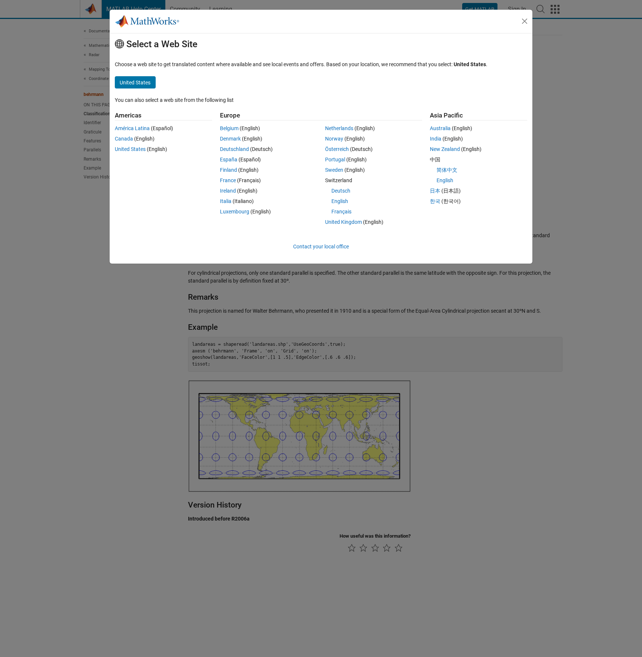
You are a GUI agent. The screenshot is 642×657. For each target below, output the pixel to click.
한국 (435, 201)
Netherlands (339, 128)
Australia (440, 128)
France (228, 180)
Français (341, 212)
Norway (334, 139)
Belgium (229, 128)
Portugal (335, 159)
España (228, 159)
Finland (228, 170)
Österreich (337, 149)
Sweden (334, 170)
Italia (225, 201)
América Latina (132, 128)
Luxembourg (234, 212)
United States (130, 149)
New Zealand (445, 149)
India (435, 139)
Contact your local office (321, 246)
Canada (124, 139)
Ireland (228, 191)
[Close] (524, 21)
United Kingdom (343, 222)
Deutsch (340, 191)
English (339, 201)
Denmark (230, 139)
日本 (435, 191)
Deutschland (234, 149)
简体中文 (447, 170)
